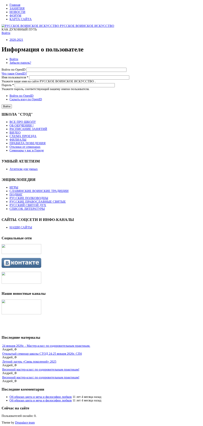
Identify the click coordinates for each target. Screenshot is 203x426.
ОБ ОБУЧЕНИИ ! (22, 125)
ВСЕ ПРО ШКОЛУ (23, 122)
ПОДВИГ (16, 194)
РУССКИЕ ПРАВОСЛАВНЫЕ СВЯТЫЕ (38, 201)
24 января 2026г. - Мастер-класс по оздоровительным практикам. (46, 345)
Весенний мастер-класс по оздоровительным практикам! (40, 369)
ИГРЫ (14, 187)
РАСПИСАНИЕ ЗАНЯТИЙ (28, 129)
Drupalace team (25, 422)
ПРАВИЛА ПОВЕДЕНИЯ (28, 143)
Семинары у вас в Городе (27, 150)
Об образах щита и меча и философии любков (41, 396)
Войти (6, 33)
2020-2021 (16, 39)
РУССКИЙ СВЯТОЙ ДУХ (28, 205)
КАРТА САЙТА (21, 19)
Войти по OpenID (14, 69)
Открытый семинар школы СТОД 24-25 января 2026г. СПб (42, 353)
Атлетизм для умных (24, 169)
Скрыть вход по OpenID (26, 99)
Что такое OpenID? (14, 73)
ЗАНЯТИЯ (17, 8)
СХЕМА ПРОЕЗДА (23, 136)
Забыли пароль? (20, 62)
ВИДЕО (15, 132)
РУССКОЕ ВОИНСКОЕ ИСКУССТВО (87, 26)
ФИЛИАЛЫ (18, 139)
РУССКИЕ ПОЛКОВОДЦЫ (29, 198)
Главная (15, 5)
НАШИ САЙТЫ (21, 227)
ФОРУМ (15, 15)
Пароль (8, 85)
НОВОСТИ (17, 12)
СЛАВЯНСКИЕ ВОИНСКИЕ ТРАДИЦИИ (39, 191)
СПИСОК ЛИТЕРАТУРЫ (27, 208)
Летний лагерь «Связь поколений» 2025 (29, 361)
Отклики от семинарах (25, 146)
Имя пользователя (15, 77)
